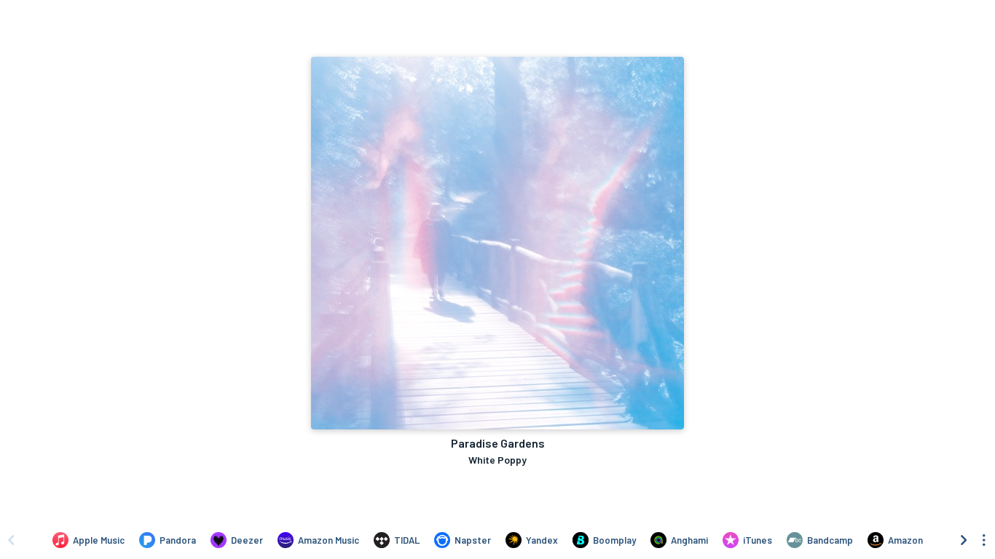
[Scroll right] (963, 540)
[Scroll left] (10, 540)
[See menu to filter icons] (984, 540)
